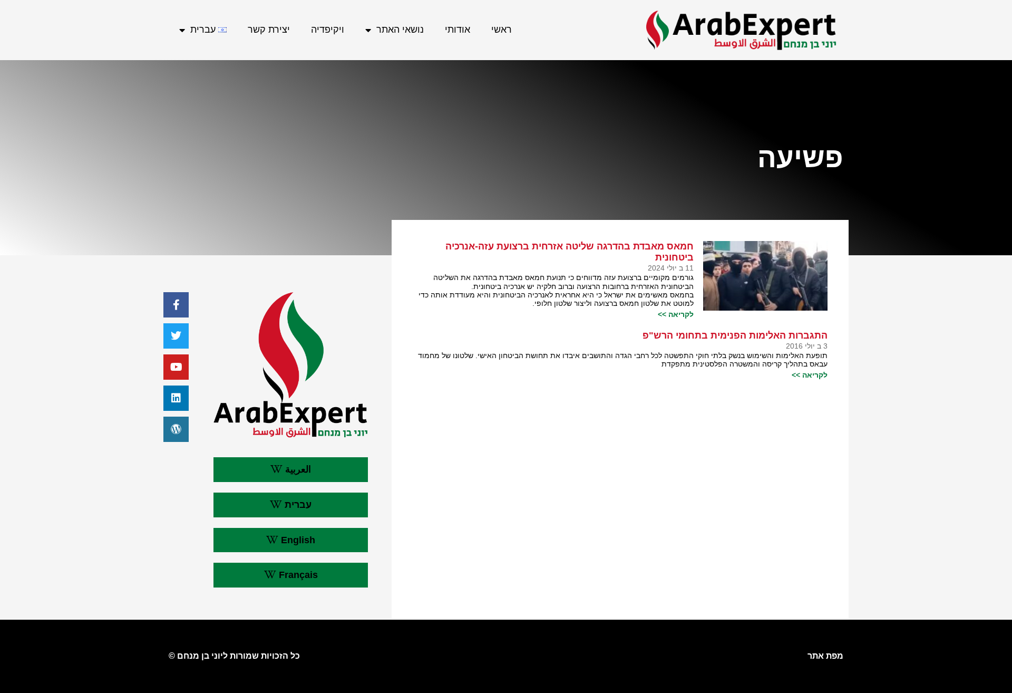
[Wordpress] (176, 429)
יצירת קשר (269, 29)
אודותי (457, 29)
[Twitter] (176, 336)
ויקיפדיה (327, 29)
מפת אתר (825, 655)
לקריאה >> (676, 314)
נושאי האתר (400, 29)
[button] (290, 469)
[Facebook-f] (176, 304)
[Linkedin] (176, 398)
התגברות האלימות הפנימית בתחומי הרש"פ (735, 335)
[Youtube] (176, 367)
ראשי (501, 29)
